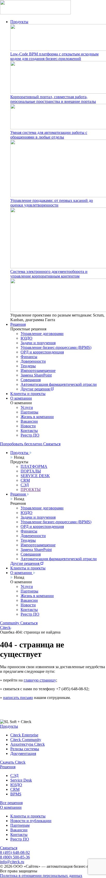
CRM (15, 789)
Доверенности (33, 361)
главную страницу (40, 680)
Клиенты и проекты (28, 393)
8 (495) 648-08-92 (15, 852)
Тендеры (28, 366)
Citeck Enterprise (24, 735)
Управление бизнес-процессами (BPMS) (56, 347)
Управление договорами (42, 333)
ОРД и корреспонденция (42, 352)
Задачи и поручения (38, 343)
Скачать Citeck (12, 762)
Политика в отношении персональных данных (41, 875)
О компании (21, 398)
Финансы (29, 356)
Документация (23, 753)
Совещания (31, 380)
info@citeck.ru (12, 862)
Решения (18, 324)
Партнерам (20, 825)
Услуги (27, 407)
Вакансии (29, 421)
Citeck (5, 627)
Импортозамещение (38, 370)
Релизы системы (24, 749)
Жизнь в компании (37, 417)
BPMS (15, 794)
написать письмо (18, 697)
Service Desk (21, 780)
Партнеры (29, 412)
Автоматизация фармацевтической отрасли (59, 384)
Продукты (19, 21)
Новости (28, 426)
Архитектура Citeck (27, 744)
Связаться (8, 848)
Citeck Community (25, 739)
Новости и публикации (30, 820)
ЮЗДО (26, 338)
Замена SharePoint (36, 375)
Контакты (29, 430)
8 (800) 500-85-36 (15, 857)
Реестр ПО (30, 435)
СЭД (14, 775)
